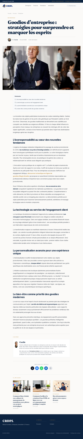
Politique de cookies (75, 433)
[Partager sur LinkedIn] (46, 368)
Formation (43, 5)
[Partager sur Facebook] (37, 368)
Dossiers (38, 424)
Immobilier (51, 5)
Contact (52, 424)
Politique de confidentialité (62, 433)
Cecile (16, 39)
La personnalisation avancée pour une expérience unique (31, 105)
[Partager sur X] (32, 368)
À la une (15, 13)
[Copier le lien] (50, 368)
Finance (35, 5)
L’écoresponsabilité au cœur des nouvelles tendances (30, 99)
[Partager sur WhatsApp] (41, 368)
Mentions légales (50, 433)
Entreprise (28, 5)
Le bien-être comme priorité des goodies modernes (30, 108)
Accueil (9, 13)
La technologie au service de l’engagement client (29, 102)
